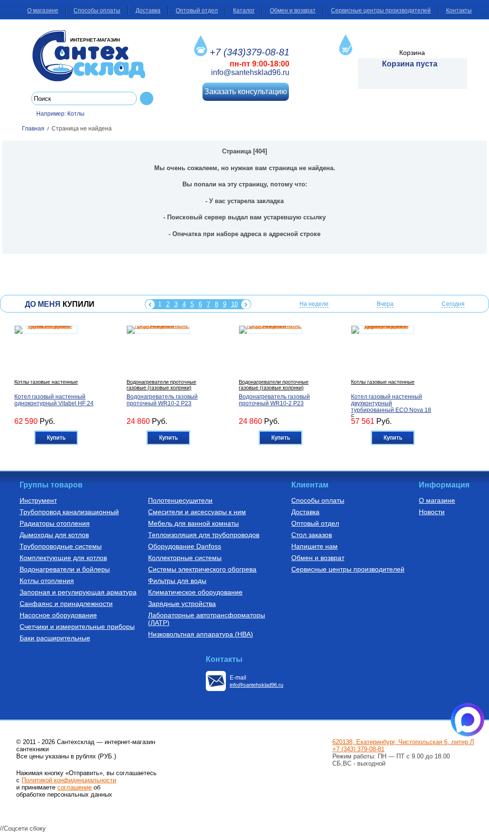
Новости (432, 512)
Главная (33, 128)
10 (234, 304)
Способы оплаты (97, 10)
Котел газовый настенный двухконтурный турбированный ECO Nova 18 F (391, 406)
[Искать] (146, 98)
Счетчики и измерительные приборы (77, 626)
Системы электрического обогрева (202, 569)
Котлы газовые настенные (46, 382)
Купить (56, 437)
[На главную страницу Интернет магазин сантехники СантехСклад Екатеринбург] (92, 55)
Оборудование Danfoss (184, 546)
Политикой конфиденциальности (68, 780)
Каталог (244, 10)
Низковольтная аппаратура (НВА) (200, 634)
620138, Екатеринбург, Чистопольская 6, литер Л (403, 742)
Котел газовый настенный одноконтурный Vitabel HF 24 (54, 400)
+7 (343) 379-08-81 (358, 749)
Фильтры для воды (177, 580)
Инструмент (38, 500)
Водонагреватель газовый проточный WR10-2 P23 (162, 400)
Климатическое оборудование (195, 592)
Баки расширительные (55, 638)
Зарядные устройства (182, 603)
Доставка (148, 10)
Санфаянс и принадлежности (66, 603)
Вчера (385, 304)
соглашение (74, 787)
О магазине (42, 10)
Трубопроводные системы (61, 546)
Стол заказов (311, 535)
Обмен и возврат (293, 10)
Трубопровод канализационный (69, 512)
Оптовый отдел (197, 10)
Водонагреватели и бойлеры (65, 569)
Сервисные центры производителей (381, 10)
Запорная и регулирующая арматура (78, 592)
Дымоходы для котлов (54, 535)
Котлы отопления (47, 580)
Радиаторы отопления (55, 523)
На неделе (314, 304)
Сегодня (453, 304)
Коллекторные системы (185, 558)
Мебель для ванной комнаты (193, 523)
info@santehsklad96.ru (250, 72)
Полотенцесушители (180, 500)
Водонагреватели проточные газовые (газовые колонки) (161, 384)
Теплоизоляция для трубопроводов (203, 535)
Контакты (459, 10)
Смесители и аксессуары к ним (197, 512)
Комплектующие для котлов (63, 558)
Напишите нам (314, 546)
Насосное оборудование (58, 615)
